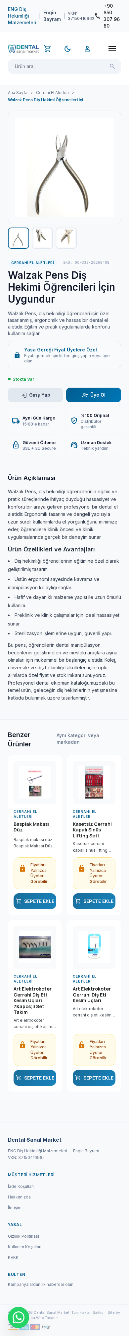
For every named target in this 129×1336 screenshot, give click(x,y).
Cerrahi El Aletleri (52, 92)
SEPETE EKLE (35, 901)
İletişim (15, 1207)
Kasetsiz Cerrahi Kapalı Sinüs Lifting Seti (92, 830)
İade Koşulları (21, 1186)
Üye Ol (94, 395)
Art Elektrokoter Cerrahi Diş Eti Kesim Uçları (92, 994)
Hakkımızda (19, 1196)
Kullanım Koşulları (24, 1246)
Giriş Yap (35, 395)
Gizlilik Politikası (23, 1236)
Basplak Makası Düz (31, 827)
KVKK (13, 1257)
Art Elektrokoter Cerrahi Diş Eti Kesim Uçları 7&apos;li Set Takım (33, 1000)
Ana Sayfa (17, 92)
